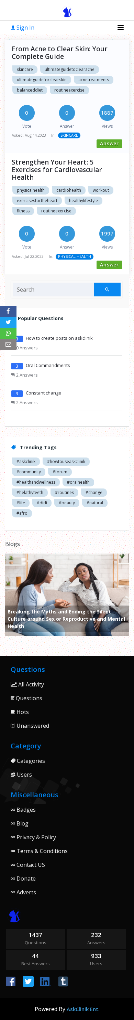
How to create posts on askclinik (59, 338)
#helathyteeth (29, 492)
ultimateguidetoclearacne (69, 69)
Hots (22, 712)
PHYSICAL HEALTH (74, 256)
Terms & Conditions (41, 851)
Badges (25, 809)
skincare (25, 69)
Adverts (25, 892)
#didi (42, 503)
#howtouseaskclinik (66, 461)
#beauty (67, 503)
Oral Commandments (48, 365)
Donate (25, 878)
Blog (22, 823)
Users (23, 774)
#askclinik (25, 461)
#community (28, 472)
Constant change (43, 393)
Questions (28, 698)
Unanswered (32, 725)
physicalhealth (31, 190)
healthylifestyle (83, 200)
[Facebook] (8, 311)
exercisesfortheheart (37, 200)
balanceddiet (30, 90)
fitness (23, 211)
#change (94, 492)
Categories (30, 761)
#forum (60, 472)
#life (20, 503)
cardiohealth (68, 190)
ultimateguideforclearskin (42, 80)
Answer (109, 143)
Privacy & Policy (35, 837)
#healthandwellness (35, 482)
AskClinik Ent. (83, 1009)
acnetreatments (93, 80)
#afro (21, 513)
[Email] (8, 344)
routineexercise (69, 90)
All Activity (30, 684)
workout (101, 190)
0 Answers (26, 348)
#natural (95, 503)
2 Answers (26, 375)
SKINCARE (69, 135)
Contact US (30, 865)
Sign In (24, 27)
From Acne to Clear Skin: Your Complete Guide (60, 52)
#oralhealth (78, 482)
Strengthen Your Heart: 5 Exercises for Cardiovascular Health (57, 170)
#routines (64, 492)
